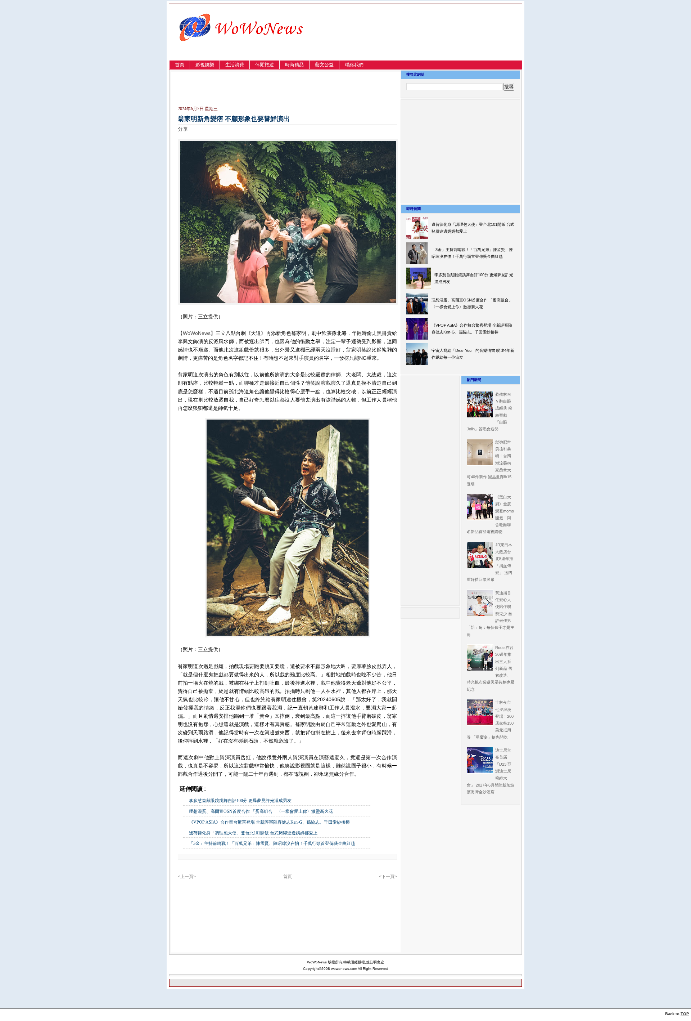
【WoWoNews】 (197, 333)
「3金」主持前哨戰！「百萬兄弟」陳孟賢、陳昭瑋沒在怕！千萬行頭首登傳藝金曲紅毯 (272, 843)
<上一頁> (187, 876)
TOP (685, 1014)
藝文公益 (324, 64)
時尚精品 (294, 64)
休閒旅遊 (264, 64)
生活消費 (234, 64)
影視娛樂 (204, 64)
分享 (183, 129)
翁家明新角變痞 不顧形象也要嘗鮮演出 (234, 118)
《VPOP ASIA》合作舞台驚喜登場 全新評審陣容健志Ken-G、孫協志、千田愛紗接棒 (269, 822)
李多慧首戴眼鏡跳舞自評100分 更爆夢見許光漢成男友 (240, 800)
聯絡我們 (354, 64)
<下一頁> (388, 876)
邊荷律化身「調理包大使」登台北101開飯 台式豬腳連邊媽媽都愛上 (253, 833)
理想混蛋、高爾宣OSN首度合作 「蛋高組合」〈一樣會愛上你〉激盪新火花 (261, 811)
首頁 (179, 64)
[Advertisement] (444, 40)
